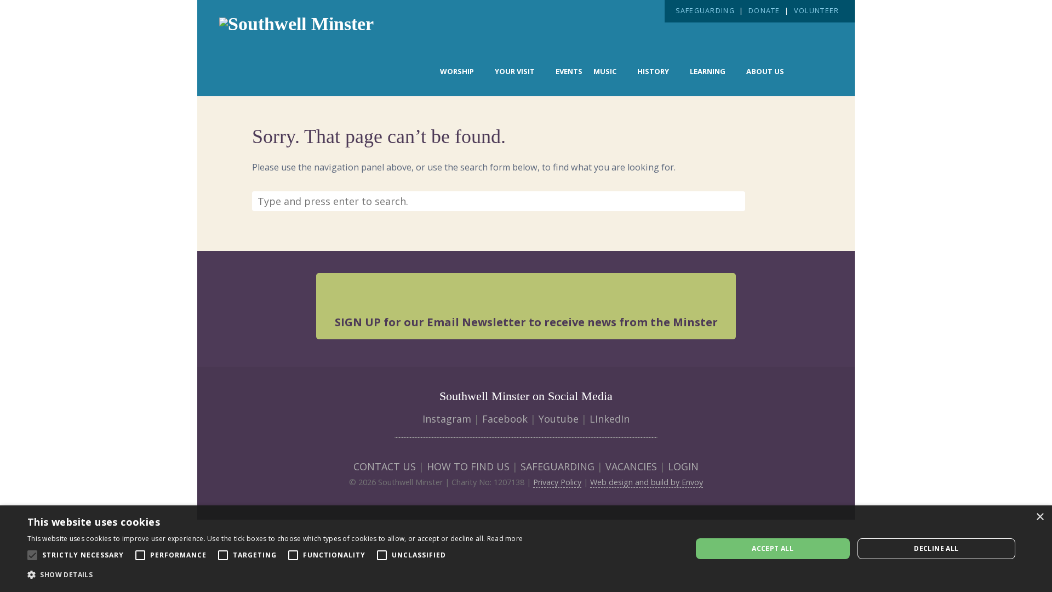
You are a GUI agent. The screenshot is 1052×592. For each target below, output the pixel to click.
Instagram (446, 418)
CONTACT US (384, 466)
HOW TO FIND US (468, 466)
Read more (505, 538)
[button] (275, 575)
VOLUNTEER (816, 10)
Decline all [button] (936, 548)
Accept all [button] (772, 548)
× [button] (1040, 517)
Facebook (505, 418)
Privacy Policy (557, 482)
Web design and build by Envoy (646, 482)
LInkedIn (610, 418)
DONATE (764, 10)
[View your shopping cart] (814, 70)
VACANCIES (631, 466)
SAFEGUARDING (705, 10)
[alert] (526, 548)
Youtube (559, 418)
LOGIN (683, 466)
